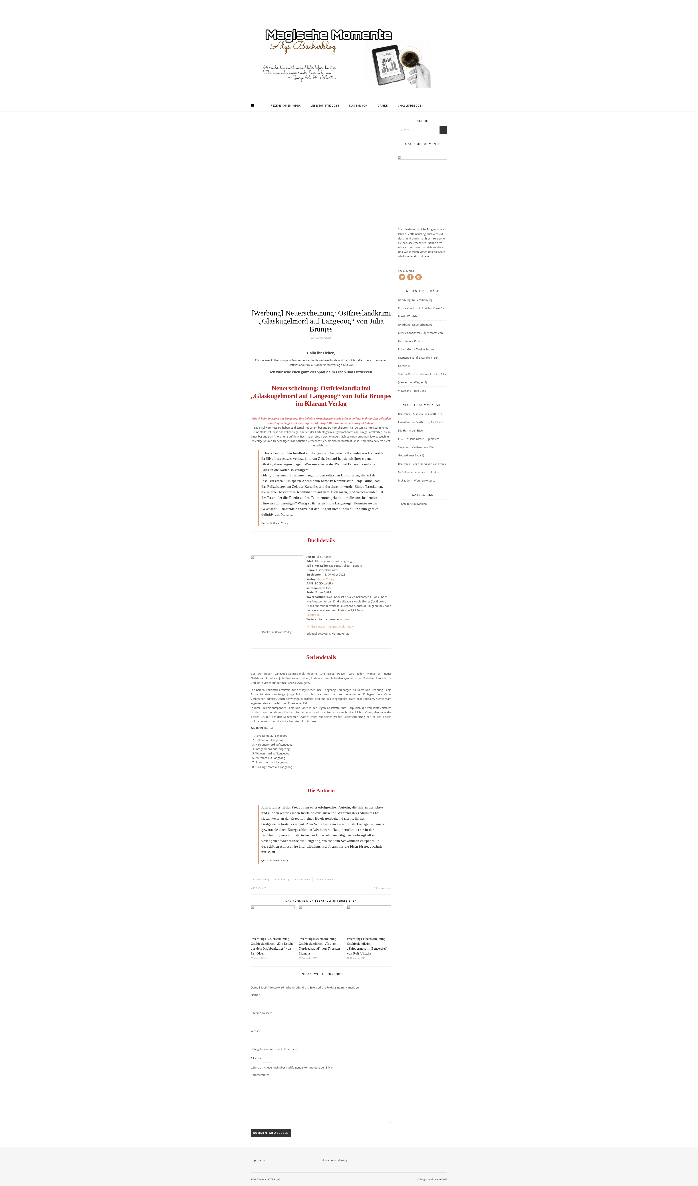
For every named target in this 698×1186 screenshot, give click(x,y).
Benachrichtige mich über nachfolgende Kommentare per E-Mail (293, 1067)
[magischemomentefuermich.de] (349, 54)
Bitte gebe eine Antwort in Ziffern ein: (274, 1049)
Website (256, 1031)
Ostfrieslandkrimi (324, 879)
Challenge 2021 (410, 105)
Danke (383, 105)
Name (255, 995)
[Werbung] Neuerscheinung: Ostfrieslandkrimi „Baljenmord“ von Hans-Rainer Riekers (420, 333)
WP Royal (274, 1179)
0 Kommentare (382, 888)
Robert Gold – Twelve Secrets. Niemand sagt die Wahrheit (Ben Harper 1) (418, 358)
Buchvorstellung (261, 879)
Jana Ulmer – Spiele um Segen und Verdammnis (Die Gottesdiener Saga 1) (418, 447)
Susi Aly (261, 888)
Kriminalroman (302, 879)
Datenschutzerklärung (333, 1160)
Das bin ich (358, 105)
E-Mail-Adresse (261, 1013)
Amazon (345, 619)
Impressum (258, 1160)
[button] (402, 277)
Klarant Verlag (325, 579)
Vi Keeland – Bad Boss (412, 390)
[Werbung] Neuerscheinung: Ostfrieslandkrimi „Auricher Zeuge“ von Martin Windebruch (422, 308)
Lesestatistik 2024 (325, 105)
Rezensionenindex (286, 105)
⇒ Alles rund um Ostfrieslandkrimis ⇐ (330, 626)
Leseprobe (313, 614)
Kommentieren (260, 1075)
